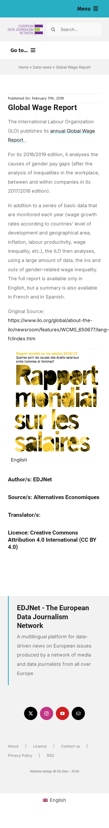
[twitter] (30, 713)
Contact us (70, 746)
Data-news (42, 67)
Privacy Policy (20, 755)
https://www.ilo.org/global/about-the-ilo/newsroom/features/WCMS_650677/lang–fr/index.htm (58, 329)
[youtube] (62, 713)
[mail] (78, 713)
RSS (50, 755)
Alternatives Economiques (66, 497)
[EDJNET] (25, 25)
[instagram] (46, 713)
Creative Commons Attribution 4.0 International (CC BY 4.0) (52, 540)
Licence (40, 746)
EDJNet (42, 479)
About (13, 746)
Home (24, 67)
